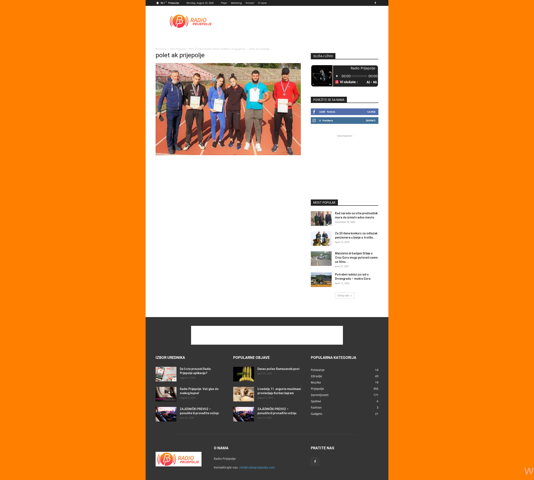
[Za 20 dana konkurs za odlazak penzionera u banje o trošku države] (321, 238)
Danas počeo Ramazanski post (278, 369)
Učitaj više (343, 295)
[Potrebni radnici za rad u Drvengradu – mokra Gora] (321, 279)
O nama (262, 2)
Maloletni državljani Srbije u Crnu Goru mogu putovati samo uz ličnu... (356, 257)
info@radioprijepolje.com (257, 467)
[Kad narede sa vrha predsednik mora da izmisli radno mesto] (321, 218)
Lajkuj (371, 111)
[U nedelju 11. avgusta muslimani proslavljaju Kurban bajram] (243, 394)
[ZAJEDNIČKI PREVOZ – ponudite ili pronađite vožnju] (166, 414)
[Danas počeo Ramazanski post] (243, 374)
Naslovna (161, 49)
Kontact (250, 2)
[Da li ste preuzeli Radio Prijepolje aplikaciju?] (166, 374)
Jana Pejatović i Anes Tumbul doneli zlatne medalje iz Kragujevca (207, 49)
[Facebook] (375, 3)
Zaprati (370, 120)
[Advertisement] (302, 21)
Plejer (224, 2)
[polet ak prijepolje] (228, 154)
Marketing (236, 2)
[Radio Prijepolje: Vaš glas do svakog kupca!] (166, 394)
